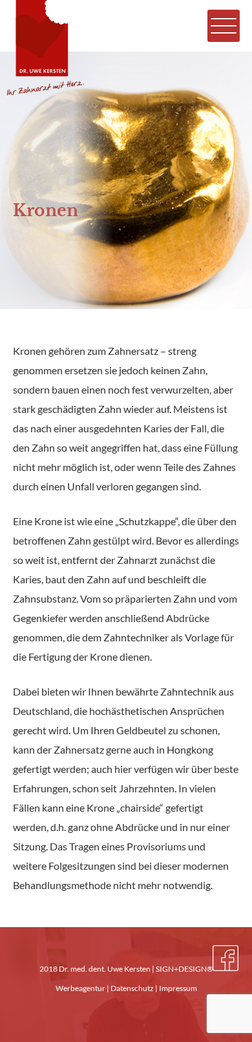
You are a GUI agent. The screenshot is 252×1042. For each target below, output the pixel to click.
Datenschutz (132, 988)
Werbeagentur (80, 988)
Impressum (178, 988)
